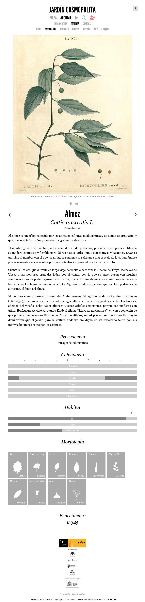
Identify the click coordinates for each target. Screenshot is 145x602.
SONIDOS (87, 24)
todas (38, 29)
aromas (75, 29)
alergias (105, 29)
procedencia (50, 29)
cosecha (86, 29)
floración (64, 29)
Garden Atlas (78, 594)
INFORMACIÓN (60, 24)
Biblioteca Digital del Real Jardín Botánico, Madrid (87, 196)
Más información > (96, 599)
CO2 (96, 29)
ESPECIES (75, 24)
